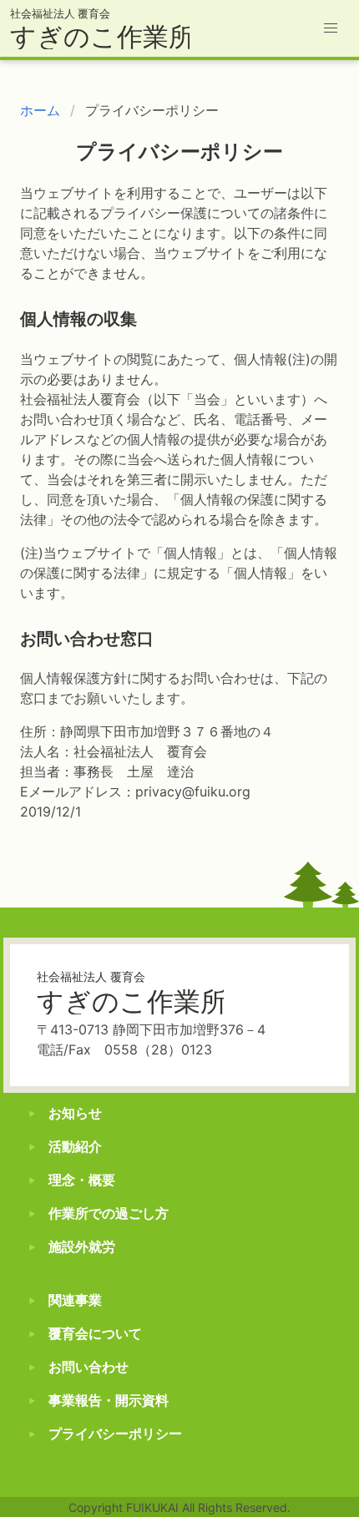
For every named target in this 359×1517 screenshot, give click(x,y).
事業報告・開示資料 (108, 1400)
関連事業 (75, 1300)
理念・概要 (81, 1179)
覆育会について (95, 1333)
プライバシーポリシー (115, 1433)
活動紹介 (75, 1146)
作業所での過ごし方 (108, 1213)
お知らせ (75, 1113)
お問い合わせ (88, 1366)
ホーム (40, 110)
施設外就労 (81, 1246)
